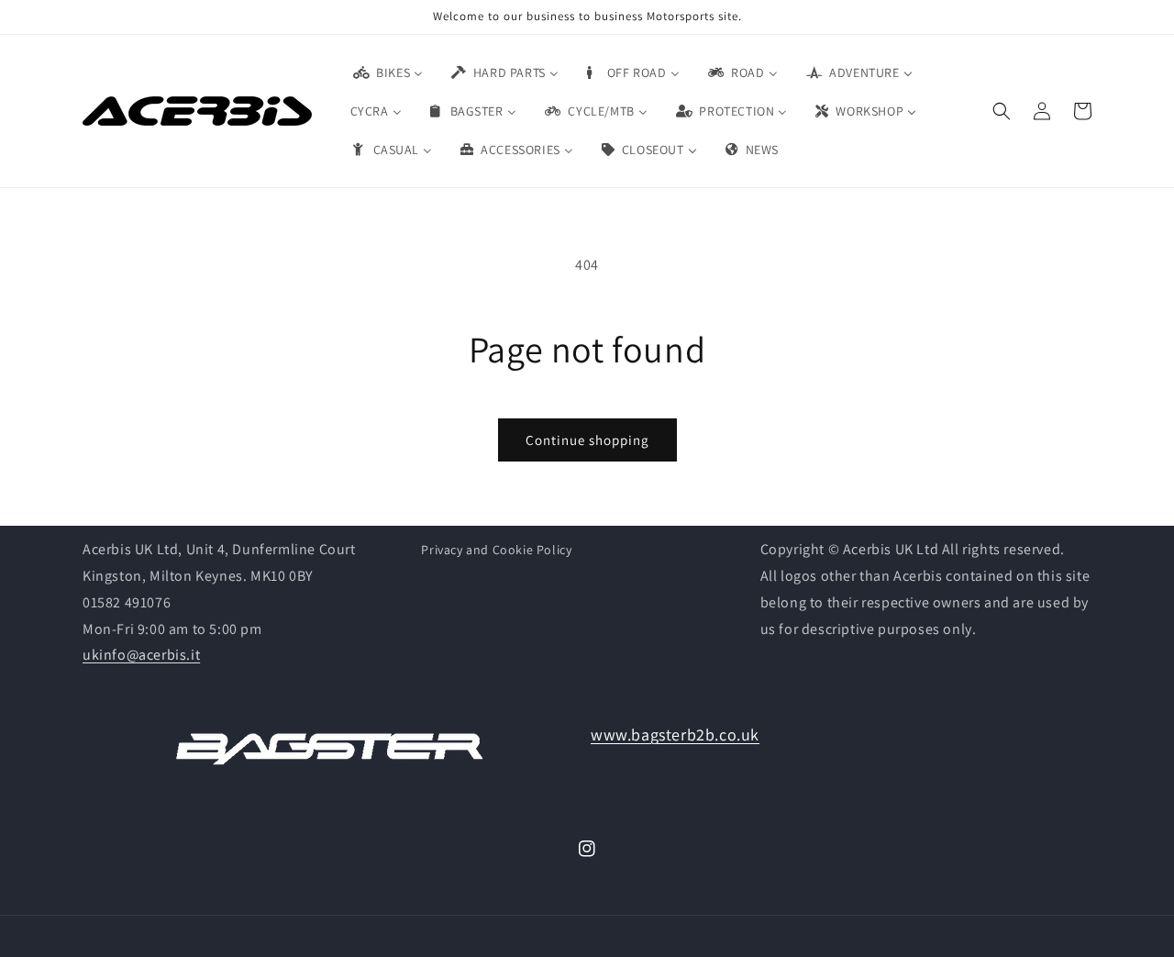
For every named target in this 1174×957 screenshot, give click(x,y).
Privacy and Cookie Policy (496, 549)
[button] (1001, 111)
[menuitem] (387, 72)
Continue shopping (587, 440)
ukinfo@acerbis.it (141, 654)
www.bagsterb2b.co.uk (675, 734)
